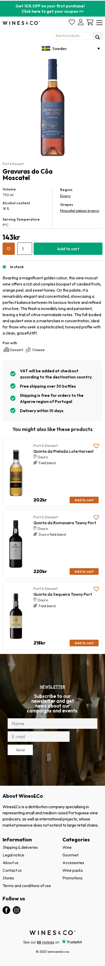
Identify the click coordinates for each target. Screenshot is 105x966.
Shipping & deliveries (20, 847)
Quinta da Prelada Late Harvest (63, 451)
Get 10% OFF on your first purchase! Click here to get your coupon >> (52, 8)
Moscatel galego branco (79, 210)
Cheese (38, 350)
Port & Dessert (13, 164)
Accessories (73, 862)
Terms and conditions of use (27, 885)
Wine (67, 847)
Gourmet (70, 854)
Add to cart (68, 248)
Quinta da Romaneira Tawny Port (64, 522)
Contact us (12, 870)
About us (10, 862)
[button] (9, 249)
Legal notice (13, 854)
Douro (65, 196)
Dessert (16, 350)
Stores (8, 877)
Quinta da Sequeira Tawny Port (62, 594)
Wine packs (72, 870)
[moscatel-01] (52, 107)
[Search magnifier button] (98, 37)
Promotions (72, 877)
